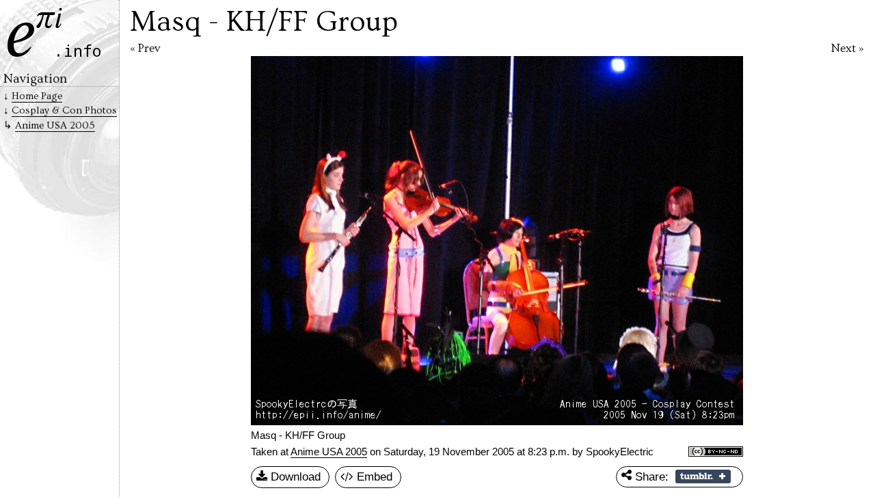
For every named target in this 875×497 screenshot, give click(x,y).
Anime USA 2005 (329, 451)
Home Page (37, 96)
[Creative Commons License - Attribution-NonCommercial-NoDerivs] (715, 452)
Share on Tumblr (703, 476)
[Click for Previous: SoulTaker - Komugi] (306, 240)
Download (294, 476)
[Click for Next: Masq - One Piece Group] (687, 240)
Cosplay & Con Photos (64, 110)
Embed (372, 476)
